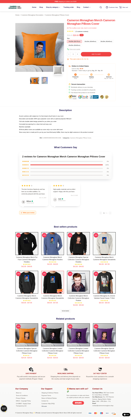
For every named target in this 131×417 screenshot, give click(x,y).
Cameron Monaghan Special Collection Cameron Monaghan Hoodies (78, 259)
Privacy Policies (20, 398)
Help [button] (127, 414)
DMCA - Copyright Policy (23, 401)
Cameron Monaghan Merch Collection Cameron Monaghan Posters (78, 298)
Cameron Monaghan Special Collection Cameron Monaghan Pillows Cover (26, 351)
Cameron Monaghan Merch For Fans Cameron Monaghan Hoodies (26, 259)
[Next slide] (61, 47)
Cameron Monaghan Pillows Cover (57, 15)
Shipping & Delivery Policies (50, 393)
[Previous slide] (18, 47)
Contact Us (45, 401)
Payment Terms (46, 395)
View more (65, 311)
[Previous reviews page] (100, 213)
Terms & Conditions (22, 395)
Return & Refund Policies (49, 398)
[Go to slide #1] (34, 80)
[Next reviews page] (110, 213)
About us (18, 393)
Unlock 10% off (4, 408)
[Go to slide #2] (44, 80)
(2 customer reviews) (81, 31)
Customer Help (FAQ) (48, 403)
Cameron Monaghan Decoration (32, 15)
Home (17, 15)
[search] (101, 7)
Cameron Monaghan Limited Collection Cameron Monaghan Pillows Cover (52, 351)
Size (68, 38)
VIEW (26, 253)
